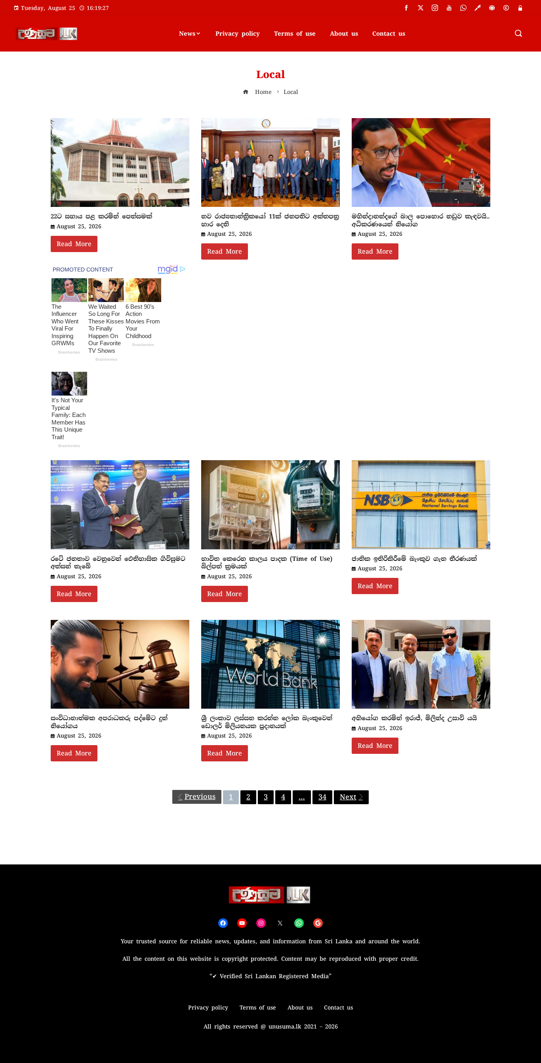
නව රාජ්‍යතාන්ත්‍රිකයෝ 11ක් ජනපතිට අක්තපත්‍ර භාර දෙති (270, 220)
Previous (200, 796)
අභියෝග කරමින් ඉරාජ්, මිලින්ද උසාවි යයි (414, 718)
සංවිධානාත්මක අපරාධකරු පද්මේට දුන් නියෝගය (109, 722)
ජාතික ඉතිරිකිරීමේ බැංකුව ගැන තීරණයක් (414, 559)
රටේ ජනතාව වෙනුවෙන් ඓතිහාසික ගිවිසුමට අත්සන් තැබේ (118, 563)
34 (322, 797)
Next (348, 797)
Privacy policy (237, 34)
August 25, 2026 (79, 226)
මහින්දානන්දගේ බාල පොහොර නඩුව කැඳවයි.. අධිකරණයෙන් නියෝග (421, 220)
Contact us (388, 34)
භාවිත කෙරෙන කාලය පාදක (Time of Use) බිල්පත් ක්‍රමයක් (266, 563)
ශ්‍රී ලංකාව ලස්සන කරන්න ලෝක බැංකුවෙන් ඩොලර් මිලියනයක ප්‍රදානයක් (266, 722)
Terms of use (295, 34)
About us (344, 34)
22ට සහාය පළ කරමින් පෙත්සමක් (101, 216)
